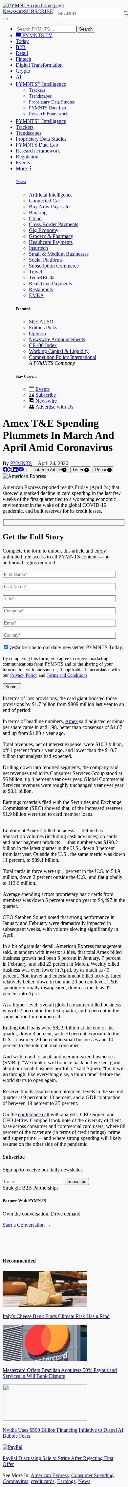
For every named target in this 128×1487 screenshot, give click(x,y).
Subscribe (45, 395)
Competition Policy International (62, 357)
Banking (38, 212)
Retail (22, 53)
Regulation (27, 156)
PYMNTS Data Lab (47, 108)
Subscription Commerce (54, 266)
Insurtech (38, 248)
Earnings (66, 1481)
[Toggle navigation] (5, 19)
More (22, 168)
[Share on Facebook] (5, 469)
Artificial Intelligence (51, 195)
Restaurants (41, 289)
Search (86, 29)
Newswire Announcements (57, 339)
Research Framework (48, 113)
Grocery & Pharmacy (51, 236)
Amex (71, 721)
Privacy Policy (23, 675)
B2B (21, 47)
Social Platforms (46, 260)
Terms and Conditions (67, 675)
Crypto (23, 71)
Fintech (23, 59)
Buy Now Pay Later (50, 206)
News (84, 1481)
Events (23, 162)
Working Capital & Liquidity (59, 351)
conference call (33, 1114)
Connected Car (44, 200)
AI (18, 77)
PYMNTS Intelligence (41, 84)
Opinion (37, 333)
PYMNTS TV (37, 35)
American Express (50, 1475)
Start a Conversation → (27, 1225)
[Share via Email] (21, 469)
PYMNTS (21, 463)
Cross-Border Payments (53, 224)
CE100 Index (43, 345)
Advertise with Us (54, 407)
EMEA (36, 295)
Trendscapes (40, 96)
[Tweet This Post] (10, 469)
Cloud (35, 218)
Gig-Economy (43, 230)
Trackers (37, 90)
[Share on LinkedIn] (15, 469)
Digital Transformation (39, 65)
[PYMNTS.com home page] (33, 5)
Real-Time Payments (50, 283)
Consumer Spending (92, 1475)
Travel (35, 271)
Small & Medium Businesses (59, 254)
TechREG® (41, 277)
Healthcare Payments (51, 242)
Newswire (13, 11)
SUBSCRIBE (38, 11)
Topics (21, 182)
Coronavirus (15, 1481)
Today (22, 41)
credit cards (42, 1481)
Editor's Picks (43, 327)
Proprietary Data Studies (52, 102)
